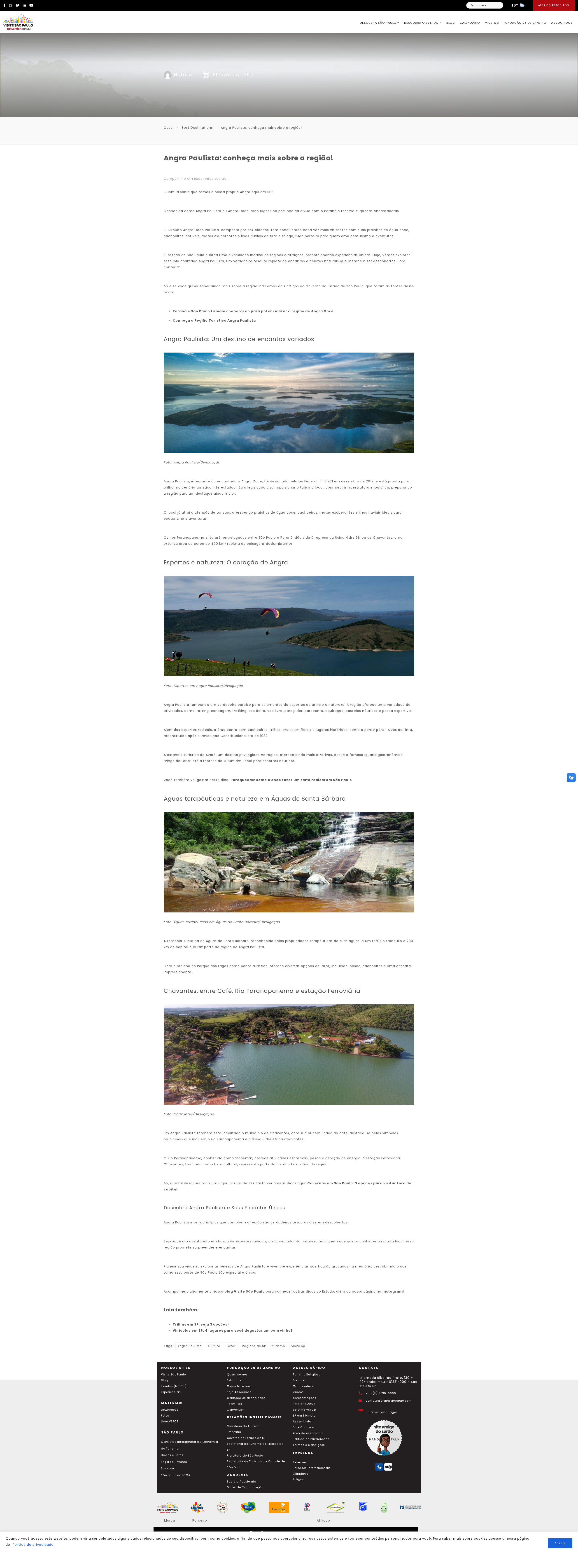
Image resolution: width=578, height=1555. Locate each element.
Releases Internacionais (312, 1468)
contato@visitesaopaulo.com (389, 1401)
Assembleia (302, 1421)
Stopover (167, 1468)
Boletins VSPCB (304, 1410)
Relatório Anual (305, 1404)
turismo (279, 1346)
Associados (562, 23)
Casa (168, 127)
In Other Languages (382, 1412)
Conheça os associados (246, 1398)
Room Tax (234, 1404)
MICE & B (492, 23)
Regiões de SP (254, 1346)
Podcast (299, 1380)
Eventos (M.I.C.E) (174, 1386)
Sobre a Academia (241, 1481)
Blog (450, 23)
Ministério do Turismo (243, 1426)
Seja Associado (239, 1392)
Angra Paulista (189, 1346)
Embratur (234, 1432)
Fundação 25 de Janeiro (525, 23)
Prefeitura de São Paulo (245, 1455)
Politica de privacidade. (33, 1544)
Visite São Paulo (173, 1374)
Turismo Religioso (306, 1374)
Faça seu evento (174, 1462)
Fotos (165, 1415)
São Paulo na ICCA (175, 1475)
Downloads (169, 1410)
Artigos (298, 1479)
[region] (289, 1543)
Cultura (214, 1346)
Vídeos (298, 1392)
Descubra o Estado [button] (422, 23)
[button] (571, 777)
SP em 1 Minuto (304, 1415)
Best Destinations (197, 127)
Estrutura (234, 1380)
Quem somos (237, 1374)
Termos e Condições (309, 1445)
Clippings (300, 1473)
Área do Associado (553, 5)
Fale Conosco (303, 1427)
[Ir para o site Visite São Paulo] (16, 21)
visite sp (298, 1346)
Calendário (470, 23)
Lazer (231, 1346)
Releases (300, 1462)
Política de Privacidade (311, 1439)
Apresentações (304, 1398)
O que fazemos (239, 1386)
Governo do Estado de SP (246, 1438)
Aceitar (560, 1543)
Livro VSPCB (170, 1421)
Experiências (171, 1392)
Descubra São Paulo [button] (378, 23)
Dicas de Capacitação (245, 1487)
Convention (236, 1410)
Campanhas (303, 1386)
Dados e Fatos (172, 1455)
